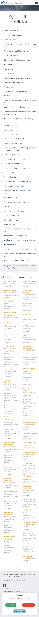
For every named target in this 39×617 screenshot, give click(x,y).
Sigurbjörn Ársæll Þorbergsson (30, 478)
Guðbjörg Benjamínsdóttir (11, 397)
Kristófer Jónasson (29, 370)
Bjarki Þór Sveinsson (11, 315)
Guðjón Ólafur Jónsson (11, 434)
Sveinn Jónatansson (30, 503)
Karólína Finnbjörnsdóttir (29, 339)
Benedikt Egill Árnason (10, 304)
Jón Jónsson (30, 317)
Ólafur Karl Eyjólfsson (30, 426)
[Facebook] (4, 585)
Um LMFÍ (6, 589)
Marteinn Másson (30, 415)
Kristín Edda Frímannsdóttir (29, 350)
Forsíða (3, 566)
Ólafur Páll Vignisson (30, 435)
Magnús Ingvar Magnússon (29, 404)
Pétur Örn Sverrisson (30, 445)
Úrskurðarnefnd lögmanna (11, 591)
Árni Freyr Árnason (10, 284)
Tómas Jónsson (30, 537)
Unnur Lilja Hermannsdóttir (29, 548)
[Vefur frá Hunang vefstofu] (32, 615)
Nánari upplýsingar (19, 611)
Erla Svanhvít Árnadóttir (11, 361)
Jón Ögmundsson (30, 328)
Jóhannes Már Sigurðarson (29, 306)
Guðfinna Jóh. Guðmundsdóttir (10, 409)
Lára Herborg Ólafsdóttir (29, 380)
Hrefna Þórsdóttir (10, 538)
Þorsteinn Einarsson (30, 526)
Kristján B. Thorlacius (30, 361)
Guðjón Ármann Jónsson (11, 421)
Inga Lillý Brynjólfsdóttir (10, 549)
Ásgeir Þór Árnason (11, 294)
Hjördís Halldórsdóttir (11, 505)
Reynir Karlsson (30, 467)
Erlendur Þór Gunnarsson (11, 385)
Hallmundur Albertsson (10, 459)
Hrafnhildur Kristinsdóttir (10, 528)
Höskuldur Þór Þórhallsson (10, 517)
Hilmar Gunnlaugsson (11, 494)
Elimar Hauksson (10, 350)
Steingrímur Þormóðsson (30, 491)
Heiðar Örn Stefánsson (11, 483)
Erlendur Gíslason (11, 373)
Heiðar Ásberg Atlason (11, 471)
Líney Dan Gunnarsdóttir (29, 391)
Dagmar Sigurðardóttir (10, 326)
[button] (36, 2)
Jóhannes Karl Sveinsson (30, 295)
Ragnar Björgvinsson (30, 456)
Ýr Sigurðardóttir (29, 559)
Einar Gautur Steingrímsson (11, 338)
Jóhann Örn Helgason (30, 284)
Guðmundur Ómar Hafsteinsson (11, 447)
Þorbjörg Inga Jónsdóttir (30, 514)
